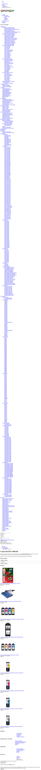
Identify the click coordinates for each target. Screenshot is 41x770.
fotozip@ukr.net (5, 6)
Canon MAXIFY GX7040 (8, 465)
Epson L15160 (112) (7, 213)
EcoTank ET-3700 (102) (8, 288)
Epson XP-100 (6, 221)
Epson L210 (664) (7, 151)
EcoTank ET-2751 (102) (8, 289)
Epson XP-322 (6, 231)
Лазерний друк (3, 26)
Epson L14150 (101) (7, 205)
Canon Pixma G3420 (7, 453)
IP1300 (5, 376)
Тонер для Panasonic (7, 53)
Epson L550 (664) (7, 169)
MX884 (5, 421)
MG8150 (5, 334)
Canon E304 (6, 427)
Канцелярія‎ (2, 130)
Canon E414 (6, 429)
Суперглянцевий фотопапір (7, 89)
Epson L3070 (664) (7, 163)
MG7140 (5, 331)
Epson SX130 (6, 251)
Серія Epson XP (5, 219)
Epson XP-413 (6, 237)
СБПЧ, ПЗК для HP (5, 116)
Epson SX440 (6, 258)
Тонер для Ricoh (7, 54)
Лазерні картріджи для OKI (9, 40)
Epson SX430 (6, 256)
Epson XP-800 (6, 241)
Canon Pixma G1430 (7, 441)
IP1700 (5, 378)
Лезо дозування (7, 67)
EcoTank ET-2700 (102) (8, 291)
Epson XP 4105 (6, 247)
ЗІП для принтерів (5, 82)
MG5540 (5, 318)
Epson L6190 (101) (7, 203)
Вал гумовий (6, 64)
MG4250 (5, 314)
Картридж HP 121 (5, 502)
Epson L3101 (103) (7, 180)
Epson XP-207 (6, 224)
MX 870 (5, 420)
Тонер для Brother (7, 46)
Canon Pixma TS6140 (7, 486)
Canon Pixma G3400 (7, 448)
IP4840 (5, 394)
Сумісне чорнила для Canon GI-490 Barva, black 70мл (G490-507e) (11, 726)
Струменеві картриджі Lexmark (7, 114)
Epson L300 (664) (7, 154)
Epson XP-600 (6, 238)
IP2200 (5, 382)
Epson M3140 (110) (7, 142)
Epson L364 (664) (7, 156)
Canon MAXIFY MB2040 (8, 468)
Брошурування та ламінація (5, 119)
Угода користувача (19, 748)
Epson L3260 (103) (7, 190)
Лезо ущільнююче (7, 68)
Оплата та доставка (5, 20)
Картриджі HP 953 (5, 524)
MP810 (5, 369)
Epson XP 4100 (6, 246)
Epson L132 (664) (7, 152)
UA (3, 1)
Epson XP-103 (6, 222)
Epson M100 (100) (7, 135)
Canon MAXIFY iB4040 (8, 473)
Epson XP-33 (6, 220)
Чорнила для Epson (5, 106)
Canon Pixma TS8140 (7, 490)
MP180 (5, 341)
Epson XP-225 (6, 225)
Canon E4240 (6, 434)
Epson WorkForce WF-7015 (8, 277)
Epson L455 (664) (7, 165)
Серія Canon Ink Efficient (6, 425)
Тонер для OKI (6, 52)
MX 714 (5, 417)
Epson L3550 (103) (7, 193)
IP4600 (5, 392)
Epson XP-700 (6, 240)
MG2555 (5, 306)
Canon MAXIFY (5, 462)
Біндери (3, 126)
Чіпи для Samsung (7, 77)
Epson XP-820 (6, 242)
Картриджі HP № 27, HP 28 (7, 500)
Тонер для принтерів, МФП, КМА (8, 45)
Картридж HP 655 (5, 514)
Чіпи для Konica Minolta (8, 75)
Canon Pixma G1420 (7, 440)
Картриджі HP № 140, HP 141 (7, 511)
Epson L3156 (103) (7, 184)
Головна (3, 14)
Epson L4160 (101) (7, 198)
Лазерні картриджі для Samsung (9, 42)
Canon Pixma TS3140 (7, 479)
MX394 (5, 409)
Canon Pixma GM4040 (8, 298)
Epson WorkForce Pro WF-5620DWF (10, 274)
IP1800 (5, 379)
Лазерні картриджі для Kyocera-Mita (10, 39)
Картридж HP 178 (5, 508)
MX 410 (5, 410)
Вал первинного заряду (8, 59)
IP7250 (5, 401)
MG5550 (5, 319)
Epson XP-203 (6, 223)
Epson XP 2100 (6, 243)
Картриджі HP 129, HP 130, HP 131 (8, 505)
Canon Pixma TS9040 (7, 491)
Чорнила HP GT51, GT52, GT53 (7, 498)
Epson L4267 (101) (7, 197)
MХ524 (5, 415)
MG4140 (5, 311)
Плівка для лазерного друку (9, 30)
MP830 (5, 370)
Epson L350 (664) (7, 158)
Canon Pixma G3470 (7, 455)
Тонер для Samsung (7, 55)
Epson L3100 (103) (7, 179)
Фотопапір (2, 87)
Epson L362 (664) (7, 157)
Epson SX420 (6, 254)
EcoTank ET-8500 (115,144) (9, 294)
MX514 (5, 414)
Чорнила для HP (5, 108)
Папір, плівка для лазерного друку (8, 27)
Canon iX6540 (6, 423)
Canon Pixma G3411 (7, 450)
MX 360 (5, 407)
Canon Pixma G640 (7, 437)
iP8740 (5, 402)
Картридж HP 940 (5, 523)
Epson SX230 (6, 252)
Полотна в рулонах (5, 103)
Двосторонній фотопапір (6, 92)
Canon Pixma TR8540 (8, 495)
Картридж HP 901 (5, 517)
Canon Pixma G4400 (7, 457)
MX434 (5, 412)
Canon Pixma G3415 (7, 451)
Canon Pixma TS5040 (7, 480)
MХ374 (5, 408)
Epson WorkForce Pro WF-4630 (9, 275)
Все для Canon (2, 296)
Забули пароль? (11, 539)
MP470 (5, 353)
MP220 (5, 343)
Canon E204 (6, 426)
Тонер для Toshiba (7, 57)
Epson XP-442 (6, 233)
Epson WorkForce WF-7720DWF (9, 283)
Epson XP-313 (6, 227)
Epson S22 (6, 249)
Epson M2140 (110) (7, 141)
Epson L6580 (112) (7, 217)
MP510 (5, 359)
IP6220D (5, 398)
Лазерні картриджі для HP (8, 37)
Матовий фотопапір (5, 90)
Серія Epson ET (5, 285)
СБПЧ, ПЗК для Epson (6, 117)
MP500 (5, 358)
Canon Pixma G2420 (7, 445)
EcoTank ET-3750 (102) (8, 287)
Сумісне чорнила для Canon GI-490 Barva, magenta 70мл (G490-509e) (12, 690)
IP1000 (5, 374)
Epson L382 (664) (7, 161)
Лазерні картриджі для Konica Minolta (10, 38)
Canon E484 (6, 431)
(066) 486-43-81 (5, 3)
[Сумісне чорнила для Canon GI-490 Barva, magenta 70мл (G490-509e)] (7, 689)
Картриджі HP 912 (5, 519)
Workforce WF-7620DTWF (8, 281)
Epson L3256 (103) (7, 194)
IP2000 (5, 381)
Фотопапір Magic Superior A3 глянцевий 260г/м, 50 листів (10, 583)
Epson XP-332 (6, 229)
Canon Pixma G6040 (7, 460)
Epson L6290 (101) (7, 200)
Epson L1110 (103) (7, 148)
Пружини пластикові (8, 124)
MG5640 (5, 320)
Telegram (3, 5)
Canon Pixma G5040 (7, 458)
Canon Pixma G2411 (7, 444)
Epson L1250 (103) (7, 192)
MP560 (5, 363)
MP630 (5, 367)
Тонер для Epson (7, 48)
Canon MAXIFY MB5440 (8, 474)
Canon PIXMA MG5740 (8, 322)
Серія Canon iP (4, 373)
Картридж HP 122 (5, 503)
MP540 (5, 361)
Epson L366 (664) (7, 159)
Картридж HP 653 (5, 513)
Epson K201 (6, 264)
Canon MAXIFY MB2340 (8, 470)
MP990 (5, 372)
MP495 (5, 356)
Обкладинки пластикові (8, 121)
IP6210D (5, 397)
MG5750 (5, 323)
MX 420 (5, 411)
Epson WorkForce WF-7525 (8, 280)
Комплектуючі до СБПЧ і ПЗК (7, 118)
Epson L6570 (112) (7, 216)
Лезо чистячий (6, 69)
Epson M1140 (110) (7, 140)
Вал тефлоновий (7, 66)
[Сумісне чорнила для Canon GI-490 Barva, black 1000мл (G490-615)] (7, 636)
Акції (17, 758)
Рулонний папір (3, 98)
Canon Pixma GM (5, 297)
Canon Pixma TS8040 (7, 488)
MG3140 (5, 307)
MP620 (5, 366)
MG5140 (5, 313)
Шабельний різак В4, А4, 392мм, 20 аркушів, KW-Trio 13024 (10, 601)
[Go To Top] (0, 766)
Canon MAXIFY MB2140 (8, 469)
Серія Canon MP (5, 336)
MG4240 (5, 312)
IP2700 (5, 385)
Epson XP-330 (6, 232)
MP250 (5, 346)
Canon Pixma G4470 (7, 459)
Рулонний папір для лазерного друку (10, 32)
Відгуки (3, 21)
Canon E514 (6, 432)
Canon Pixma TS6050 (7, 485)
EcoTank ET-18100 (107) (8, 293)
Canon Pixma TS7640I (8, 487)
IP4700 (5, 393)
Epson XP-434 (6, 234)
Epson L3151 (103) (7, 183)
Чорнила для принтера (20, 736)
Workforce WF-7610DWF (8, 282)
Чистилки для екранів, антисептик (8, 132)
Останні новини (7, 16)
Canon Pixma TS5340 (7, 483)
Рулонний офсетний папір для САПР (8, 104)
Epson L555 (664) (7, 170)
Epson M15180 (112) (7, 145)
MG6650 (5, 329)
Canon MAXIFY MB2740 (8, 471)
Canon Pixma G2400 (7, 442)
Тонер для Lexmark (7, 51)
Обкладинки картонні (8, 122)
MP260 (5, 347)
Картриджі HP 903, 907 (6, 520)
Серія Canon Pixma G (6, 436)
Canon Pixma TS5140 (7, 482)
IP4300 (5, 390)
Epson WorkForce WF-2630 (8, 270)
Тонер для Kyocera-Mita (8, 50)
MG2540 (5, 304)
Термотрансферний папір (6, 95)
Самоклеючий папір (5, 94)
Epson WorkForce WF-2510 (8, 268)
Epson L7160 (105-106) (8, 206)
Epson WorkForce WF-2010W (9, 267)
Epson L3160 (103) (7, 185)
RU (3, 2)
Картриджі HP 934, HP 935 (6, 521)
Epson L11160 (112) (7, 218)
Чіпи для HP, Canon (7, 74)
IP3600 (5, 388)
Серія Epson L (4, 146)
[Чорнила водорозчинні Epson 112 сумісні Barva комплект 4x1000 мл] (7, 618)
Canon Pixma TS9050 (7, 492)
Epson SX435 (6, 257)
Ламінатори (17, 743)
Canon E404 (6, 428)
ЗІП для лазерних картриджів (7, 58)
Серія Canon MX (5, 403)
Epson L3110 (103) (7, 181)
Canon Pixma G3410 (7, 449)
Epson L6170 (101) (7, 202)
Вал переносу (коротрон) (8, 60)
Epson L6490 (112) (7, 215)
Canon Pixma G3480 (7, 456)
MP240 (5, 345)
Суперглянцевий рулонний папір (8, 100)
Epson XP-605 (6, 239)
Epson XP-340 (6, 230)
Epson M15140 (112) (7, 144)
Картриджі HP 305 (5, 510)
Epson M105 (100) (7, 136)
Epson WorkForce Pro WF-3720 (9, 276)
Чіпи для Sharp (6, 78)
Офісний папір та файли (6, 131)
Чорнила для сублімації (6, 85)
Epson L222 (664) (7, 153)
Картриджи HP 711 (5, 516)
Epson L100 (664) (7, 147)
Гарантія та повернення (20, 749)
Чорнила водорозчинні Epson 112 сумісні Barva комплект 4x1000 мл (12, 619)
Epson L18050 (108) (7, 211)
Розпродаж (6, 19)
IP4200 (5, 389)
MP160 (5, 339)
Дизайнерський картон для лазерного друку (11, 29)
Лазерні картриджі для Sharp (9, 43)
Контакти (4, 22)
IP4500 (5, 391)
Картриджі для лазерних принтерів (8, 33)
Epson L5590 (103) (7, 186)
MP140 (5, 337)
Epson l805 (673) (7, 176)
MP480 (5, 354)
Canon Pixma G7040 (7, 461)
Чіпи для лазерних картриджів (7, 72)
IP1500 (5, 377)
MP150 (5, 338)
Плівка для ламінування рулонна (8, 128)
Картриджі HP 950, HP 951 (6, 522)
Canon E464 (6, 430)
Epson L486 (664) (7, 167)
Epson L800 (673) (7, 175)
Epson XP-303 (6, 226)
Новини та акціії (5, 15)
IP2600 (5, 384)
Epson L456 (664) (7, 166)
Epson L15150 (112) (7, 212)
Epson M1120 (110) (7, 139)
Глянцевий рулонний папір (7, 99)
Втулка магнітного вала (8, 62)
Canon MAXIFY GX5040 (8, 467)
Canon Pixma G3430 (7, 452)
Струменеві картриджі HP (6, 113)
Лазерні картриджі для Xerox (9, 44)
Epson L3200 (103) (7, 195)
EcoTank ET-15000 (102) (8, 292)
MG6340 (5, 326)
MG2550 (5, 305)
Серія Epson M (4, 134)
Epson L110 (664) (7, 149)
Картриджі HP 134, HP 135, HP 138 (8, 506)
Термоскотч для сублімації (6, 86)
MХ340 (5, 405)
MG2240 (5, 301)
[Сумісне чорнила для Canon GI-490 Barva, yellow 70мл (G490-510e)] (7, 671)
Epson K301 (6, 265)
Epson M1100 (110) (7, 138)
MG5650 (5, 321)
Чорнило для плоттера (6, 110)
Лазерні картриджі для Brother (9, 34)
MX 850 (5, 418)
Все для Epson (2, 133)
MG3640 (5, 310)
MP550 (5, 362)
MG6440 (5, 327)
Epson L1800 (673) (7, 174)
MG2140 (5, 300)
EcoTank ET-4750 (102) (8, 286)
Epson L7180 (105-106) (8, 207)
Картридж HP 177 (5, 507)
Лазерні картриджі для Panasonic (9, 41)
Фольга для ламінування (6, 127)
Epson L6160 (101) (7, 204)
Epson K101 (6, 263)
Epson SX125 (6, 250)
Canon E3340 (6, 433)
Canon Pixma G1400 (7, 439)
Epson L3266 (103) (7, 189)
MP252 (5, 349)
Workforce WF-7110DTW (8, 278)
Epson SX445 (6, 259)
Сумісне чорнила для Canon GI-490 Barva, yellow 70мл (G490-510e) (11, 672)
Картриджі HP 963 (5, 525)
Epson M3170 (6, 143)
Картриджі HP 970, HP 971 (6, 526)
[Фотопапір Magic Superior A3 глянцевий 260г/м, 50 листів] (7, 582)
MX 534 (5, 416)
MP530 (5, 360)
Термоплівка (6, 71)
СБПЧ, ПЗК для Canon (6, 115)
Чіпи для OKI (6, 76)
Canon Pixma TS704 (7, 478)
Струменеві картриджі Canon (7, 112)
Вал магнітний (6, 61)
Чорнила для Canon (5, 107)
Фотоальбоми (2, 129)
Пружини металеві (7, 125)
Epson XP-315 (6, 228)
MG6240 (5, 325)
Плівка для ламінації (18, 740)
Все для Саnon (19, 733)
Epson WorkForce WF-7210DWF (9, 279)
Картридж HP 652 (5, 512)
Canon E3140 (6, 435)
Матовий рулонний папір (6, 101)
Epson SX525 (6, 260)
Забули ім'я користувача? (4, 539)
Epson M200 (6, 137)
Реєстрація (5, 540)
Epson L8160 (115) (7, 208)
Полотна (3, 97)
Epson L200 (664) (7, 150)
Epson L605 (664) (7, 171)
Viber (3, 4)
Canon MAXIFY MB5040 (8, 476)
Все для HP (2, 497)
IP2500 (5, 383)
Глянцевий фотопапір (6, 88)
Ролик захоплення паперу (8, 83)
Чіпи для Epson (7, 73)
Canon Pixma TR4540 (8, 494)
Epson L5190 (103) (7, 196)
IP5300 (5, 396)
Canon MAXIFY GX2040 (8, 463)
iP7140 (5, 400)
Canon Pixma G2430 (7, 447)
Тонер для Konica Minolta (8, 49)
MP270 (5, 348)
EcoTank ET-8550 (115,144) (9, 295)
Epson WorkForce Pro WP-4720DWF (10, 272)
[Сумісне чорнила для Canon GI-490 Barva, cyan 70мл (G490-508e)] (7, 707)
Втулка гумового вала (8, 65)
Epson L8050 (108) (7, 209)
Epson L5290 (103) (7, 187)
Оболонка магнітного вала (9, 63)
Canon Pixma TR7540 (8, 496)
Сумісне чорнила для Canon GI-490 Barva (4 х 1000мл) (9, 654)
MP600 (5, 364)
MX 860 (5, 419)
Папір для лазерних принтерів (9, 28)
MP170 (5, 340)
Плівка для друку (5, 96)
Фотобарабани (6, 70)
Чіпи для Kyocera (7, 80)
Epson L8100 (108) (7, 210)
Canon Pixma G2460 (7, 446)
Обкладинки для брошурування (7, 120)
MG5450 (5, 317)
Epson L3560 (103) (7, 188)
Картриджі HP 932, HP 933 (6, 518)
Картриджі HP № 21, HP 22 (7, 499)
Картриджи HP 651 (5, 515)
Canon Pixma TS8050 (7, 489)
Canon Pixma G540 (7, 438)
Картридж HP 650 (5, 509)
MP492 (5, 357)
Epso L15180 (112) (7, 214)
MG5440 (5, 316)
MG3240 (5, 308)
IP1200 (5, 375)
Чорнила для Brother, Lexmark (7, 109)
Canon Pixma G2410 (7, 443)
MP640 (5, 368)
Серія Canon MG (5, 299)
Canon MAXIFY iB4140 (8, 472)
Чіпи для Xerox (7, 79)
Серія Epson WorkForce (6, 266)
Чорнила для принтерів (4, 105)
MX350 (5, 406)
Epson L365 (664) (7, 160)
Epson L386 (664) (7, 162)
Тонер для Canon (7, 47)
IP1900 (5, 380)
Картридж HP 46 (5, 501)
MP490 (5, 355)
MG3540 (5, 309)
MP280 (5, 350)
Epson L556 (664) (7, 168)
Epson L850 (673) (7, 178)
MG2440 (5, 302)
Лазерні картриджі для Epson (9, 36)
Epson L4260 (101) (7, 199)
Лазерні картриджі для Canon (9, 35)
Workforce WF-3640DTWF (8, 271)
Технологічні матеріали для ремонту (8, 81)
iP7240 (5, 399)
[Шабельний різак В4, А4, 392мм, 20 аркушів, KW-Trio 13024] (7, 600)
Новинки (6, 18)
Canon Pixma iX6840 (7, 424)
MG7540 (5, 332)
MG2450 (5, 303)
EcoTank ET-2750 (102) (8, 290)
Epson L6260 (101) (7, 201)
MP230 (5, 344)
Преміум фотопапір (5, 91)
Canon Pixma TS (5, 477)
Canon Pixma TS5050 (7, 481)
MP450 (5, 351)
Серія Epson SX (5, 248)
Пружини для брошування (19, 742)
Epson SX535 (6, 261)
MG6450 (5, 328)
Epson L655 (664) (7, 172)
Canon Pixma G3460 (7, 454)
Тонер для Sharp (7, 56)
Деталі (24, 768)
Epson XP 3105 (6, 245)
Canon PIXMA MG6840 (8, 330)
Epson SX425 (6, 255)
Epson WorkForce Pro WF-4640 (9, 273)
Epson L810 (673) (7, 177)
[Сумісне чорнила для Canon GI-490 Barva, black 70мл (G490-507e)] (7, 725)
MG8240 (5, 335)
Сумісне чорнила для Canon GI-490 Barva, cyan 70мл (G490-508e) (11, 708)
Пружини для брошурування (7, 123)
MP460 (5, 352)
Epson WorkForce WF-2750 (8, 269)
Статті (5, 17)
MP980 (5, 371)
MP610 (5, 365)
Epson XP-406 (6, 236)
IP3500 (5, 387)
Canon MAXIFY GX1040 (8, 464)
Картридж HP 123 (5, 504)
